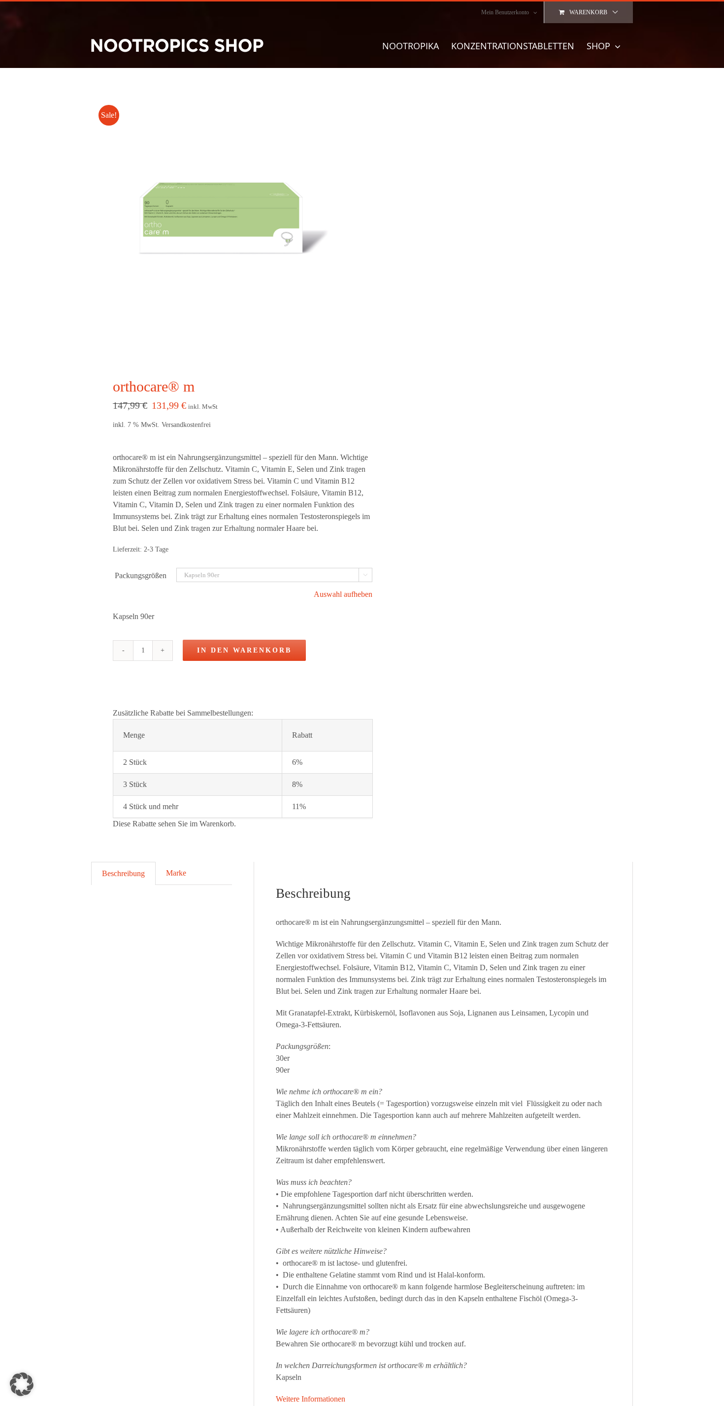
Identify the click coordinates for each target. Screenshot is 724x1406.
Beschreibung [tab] (123, 873)
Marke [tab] (176, 873)
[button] (21, 1384)
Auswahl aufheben (343, 594)
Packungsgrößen (140, 575)
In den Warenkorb (244, 650)
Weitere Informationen (310, 1399)
